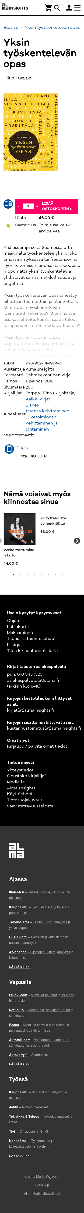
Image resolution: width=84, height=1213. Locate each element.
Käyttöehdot (20, 799)
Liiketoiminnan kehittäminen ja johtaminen (42, 423)
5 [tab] (41, 580)
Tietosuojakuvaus (24, 805)
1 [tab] (13, 580)
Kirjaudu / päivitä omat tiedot (37, 752)
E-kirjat (14, 650)
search (57, 8)
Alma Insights (21, 794)
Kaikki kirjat (38, 399)
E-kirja (23, 448)
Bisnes (32, 405)
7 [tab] (55, 580)
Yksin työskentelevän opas (52, 27)
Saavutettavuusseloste (30, 812)
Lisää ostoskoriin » (57, 206)
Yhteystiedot (20, 775)
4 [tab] (34, 580)
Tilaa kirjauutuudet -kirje (32, 656)
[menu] (78, 7)
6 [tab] (48, 580)
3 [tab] (27, 580)
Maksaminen (20, 638)
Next (77, 543)
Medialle (16, 787)
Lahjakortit (18, 632)
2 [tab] (20, 580)
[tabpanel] (19, 541)
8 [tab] (62, 580)
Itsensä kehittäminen (47, 411)
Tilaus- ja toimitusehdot (31, 644)
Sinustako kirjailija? (26, 781)
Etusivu (11, 27)
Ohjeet (14, 626)
